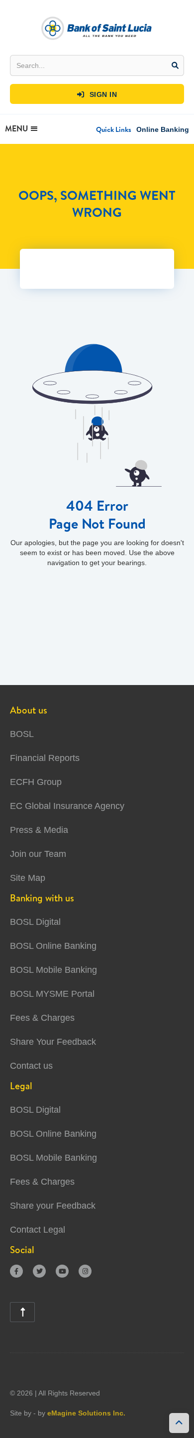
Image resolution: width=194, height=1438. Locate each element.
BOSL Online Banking (53, 946)
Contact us (31, 1066)
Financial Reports (45, 758)
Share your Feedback (53, 1206)
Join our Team (38, 854)
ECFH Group (36, 782)
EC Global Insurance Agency (67, 806)
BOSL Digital (35, 922)
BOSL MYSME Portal (52, 994)
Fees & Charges (42, 1018)
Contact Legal (37, 1230)
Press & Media (39, 830)
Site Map (27, 878)
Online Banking (162, 129)
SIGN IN (97, 94)
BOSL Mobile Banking (53, 970)
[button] (113, 129)
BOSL (22, 734)
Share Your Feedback (53, 1042)
